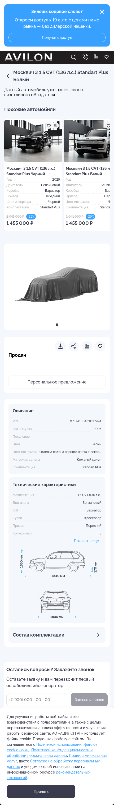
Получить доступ (57, 37)
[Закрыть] (102, 11)
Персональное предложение (57, 382)
